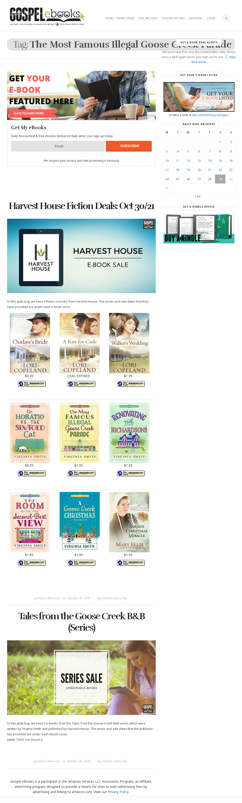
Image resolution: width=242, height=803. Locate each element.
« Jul (197, 196)
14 (209, 160)
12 (188, 160)
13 (199, 160)
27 (199, 179)
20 (199, 170)
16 (231, 160)
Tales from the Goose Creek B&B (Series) (81, 621)
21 (209, 170)
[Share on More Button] (115, 587)
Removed (54, 598)
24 (167, 179)
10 (167, 160)
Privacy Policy (118, 792)
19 (188, 170)
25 (177, 179)
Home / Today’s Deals (119, 18)
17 (167, 170)
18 (177, 170)
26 (188, 179)
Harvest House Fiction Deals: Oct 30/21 (81, 206)
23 (231, 170)
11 (177, 160)
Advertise (195, 18)
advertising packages (213, 115)
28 (209, 179)
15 (220, 160)
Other (211, 18)
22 (220, 170)
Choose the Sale (173, 18)
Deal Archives (148, 18)
